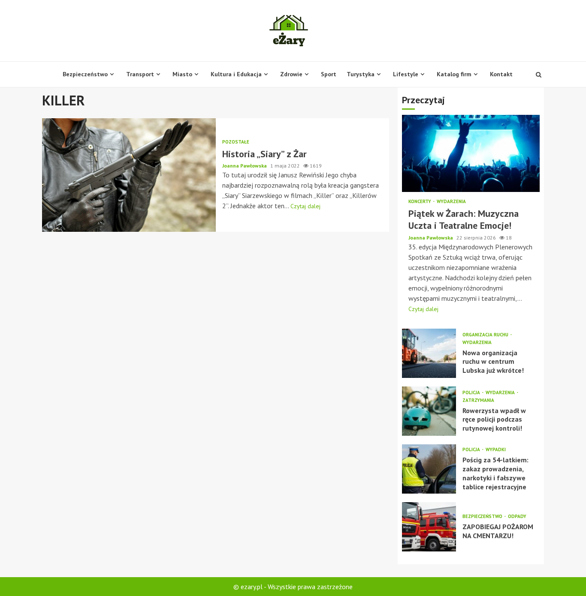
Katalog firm (454, 74)
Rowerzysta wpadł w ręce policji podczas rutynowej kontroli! (429, 411)
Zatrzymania (478, 400)
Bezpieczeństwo (85, 74)
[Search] (538, 74)
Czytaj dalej (305, 206)
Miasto (182, 74)
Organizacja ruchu (486, 334)
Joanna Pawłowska (245, 165)
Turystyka (361, 74)
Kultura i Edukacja (236, 74)
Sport (328, 74)
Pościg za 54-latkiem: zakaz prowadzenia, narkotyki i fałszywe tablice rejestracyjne (429, 469)
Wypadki (496, 449)
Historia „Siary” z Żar (129, 175)
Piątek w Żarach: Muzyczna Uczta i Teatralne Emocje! (471, 153)
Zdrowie (291, 74)
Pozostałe (235, 142)
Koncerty (420, 201)
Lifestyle (405, 74)
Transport (140, 74)
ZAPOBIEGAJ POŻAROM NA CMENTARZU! (429, 526)
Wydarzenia (451, 201)
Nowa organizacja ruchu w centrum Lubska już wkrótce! (429, 353)
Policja (471, 392)
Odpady (517, 516)
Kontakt (501, 74)
